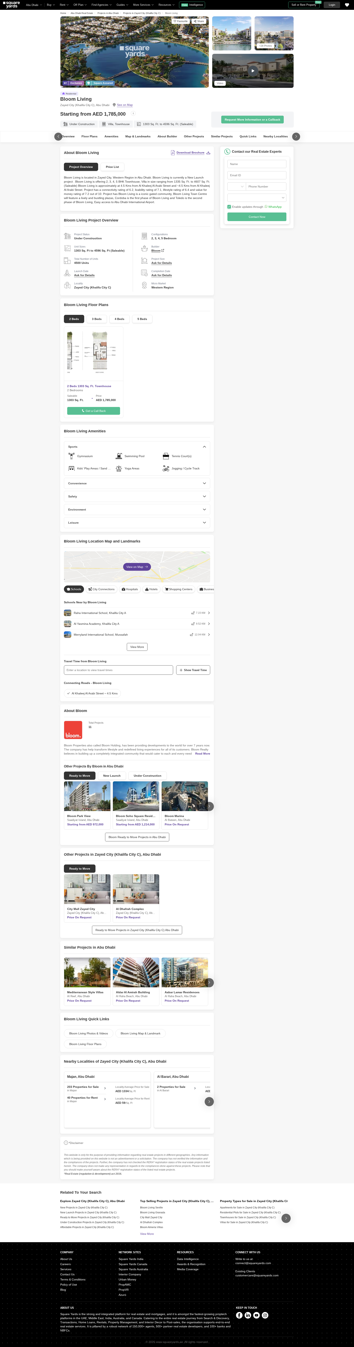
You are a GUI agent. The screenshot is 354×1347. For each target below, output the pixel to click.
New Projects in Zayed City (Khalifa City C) (84, 1207)
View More (137, 647)
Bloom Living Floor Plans (85, 1044)
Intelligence (192, 4)
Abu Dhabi (32, 5)
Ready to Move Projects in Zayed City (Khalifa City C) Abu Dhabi (137, 930)
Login (332, 4)
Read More (202, 753)
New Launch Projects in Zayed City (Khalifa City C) (88, 1212)
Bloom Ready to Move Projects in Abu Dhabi (137, 837)
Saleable (72, 395)
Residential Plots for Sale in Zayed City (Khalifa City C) (250, 1212)
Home (63, 13)
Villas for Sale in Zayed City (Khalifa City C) (244, 1222)
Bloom (155, 250)
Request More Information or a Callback (252, 119)
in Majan (83, 1088)
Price (99, 395)
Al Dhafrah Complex (151, 1222)
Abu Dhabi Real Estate (82, 13)
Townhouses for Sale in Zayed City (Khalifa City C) (248, 1217)
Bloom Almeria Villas (151, 1227)
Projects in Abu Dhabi (108, 13)
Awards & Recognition (191, 1264)
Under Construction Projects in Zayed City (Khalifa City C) (92, 1222)
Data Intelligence (188, 1259)
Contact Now (257, 216)
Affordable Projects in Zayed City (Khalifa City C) (87, 1227)
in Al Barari (171, 1088)
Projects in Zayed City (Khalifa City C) (142, 13)
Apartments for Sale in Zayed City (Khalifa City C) (247, 1207)
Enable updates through (257, 206)
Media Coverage (188, 1269)
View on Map (135, 566)
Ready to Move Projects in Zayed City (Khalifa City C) (89, 1217)
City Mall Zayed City (151, 1217)
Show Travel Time (195, 670)
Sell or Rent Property (306, 4)
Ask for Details (161, 262)
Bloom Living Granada (152, 1212)
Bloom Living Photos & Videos (88, 1033)
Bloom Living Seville (151, 1207)
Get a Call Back (96, 410)
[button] (256, 198)
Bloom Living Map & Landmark (140, 1033)
